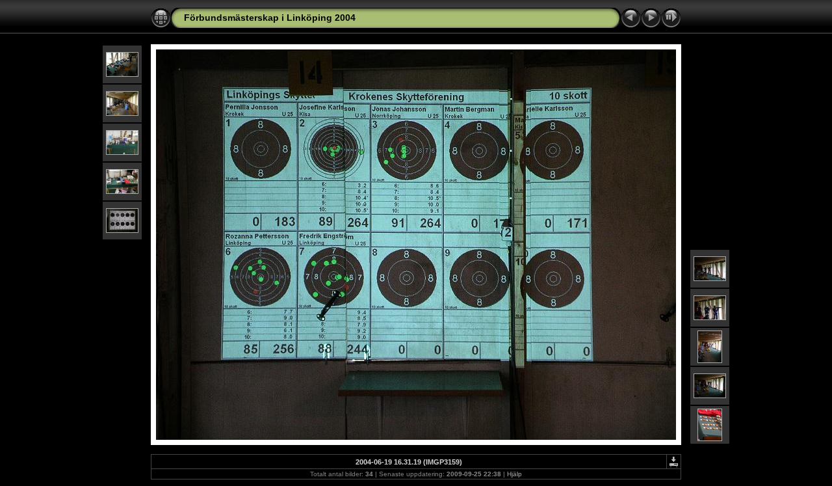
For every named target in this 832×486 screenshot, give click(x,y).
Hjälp (514, 474)
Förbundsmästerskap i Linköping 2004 (270, 17)
